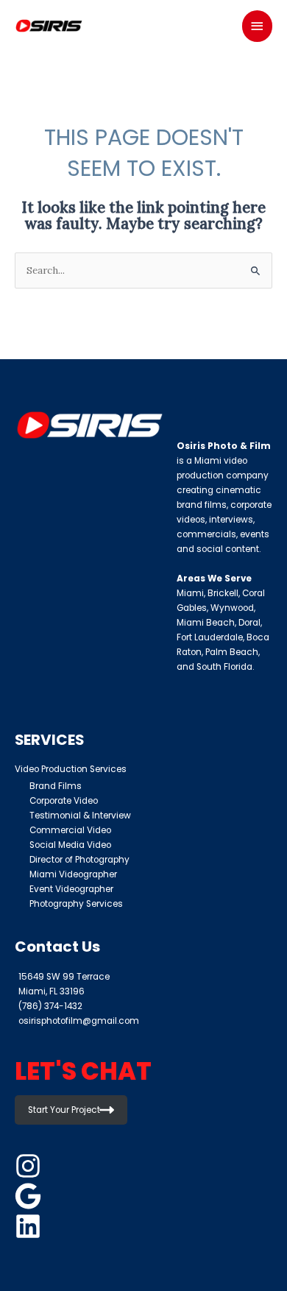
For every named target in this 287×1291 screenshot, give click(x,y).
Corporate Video (63, 801)
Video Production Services (71, 769)
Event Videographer (71, 889)
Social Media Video (70, 845)
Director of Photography (79, 860)
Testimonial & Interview (80, 815)
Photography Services (76, 904)
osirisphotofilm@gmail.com (78, 1021)
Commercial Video (70, 830)
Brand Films (55, 786)
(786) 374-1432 (50, 1006)
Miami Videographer (73, 874)
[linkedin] (30, 1226)
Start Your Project (64, 1110)
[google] (30, 1196)
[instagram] (30, 1166)
